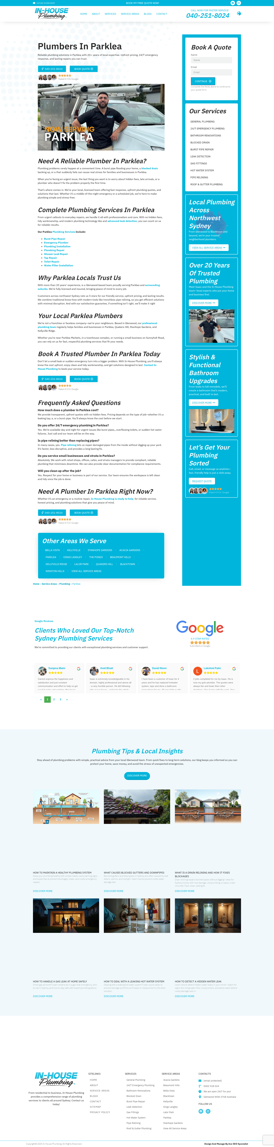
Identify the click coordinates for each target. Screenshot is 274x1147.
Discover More (42, 891)
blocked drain (149, 168)
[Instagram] (239, 3)
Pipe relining (68, 445)
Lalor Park (81, 564)
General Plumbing (202, 121)
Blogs (148, 13)
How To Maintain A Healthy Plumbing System (62, 872)
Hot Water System (202, 170)
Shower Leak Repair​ (56, 254)
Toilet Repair (51, 261)
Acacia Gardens (129, 550)
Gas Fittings (198, 163)
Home (83, 13)
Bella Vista (52, 550)
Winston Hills (55, 571)
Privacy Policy (100, 1112)
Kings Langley (72, 557)
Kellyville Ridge (56, 564)
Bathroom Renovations (205, 135)
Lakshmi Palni (212, 668)
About (96, 13)
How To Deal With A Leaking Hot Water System (134, 981)
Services (110, 13)
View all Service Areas (174, 1128)
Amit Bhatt (106, 668)
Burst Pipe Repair (54, 238)
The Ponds (96, 557)
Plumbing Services (63, 231)
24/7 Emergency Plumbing (207, 128)
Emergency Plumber (56, 242)
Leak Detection (200, 156)
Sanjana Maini (56, 668)
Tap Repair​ (50, 257)
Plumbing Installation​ (57, 246)
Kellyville (73, 550)
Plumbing (64, 583)
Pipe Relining (199, 177)
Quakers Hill (104, 564)
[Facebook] (233, 3)
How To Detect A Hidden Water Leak (198, 981)
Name (194, 54)
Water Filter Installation (58, 265)
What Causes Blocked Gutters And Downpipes (134, 872)
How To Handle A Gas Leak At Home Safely (60, 981)
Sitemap (95, 1106)
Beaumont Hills (120, 557)
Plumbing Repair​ (54, 250)
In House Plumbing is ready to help (112, 498)
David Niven (159, 668)
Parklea (51, 557)
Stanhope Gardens (100, 550)
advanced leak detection (122, 221)
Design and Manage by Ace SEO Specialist (226, 1143)
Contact (161, 13)
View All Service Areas (86, 571)
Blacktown (127, 564)
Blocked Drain (200, 142)
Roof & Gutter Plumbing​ (206, 184)
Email (194, 67)
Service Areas (130, 13)
